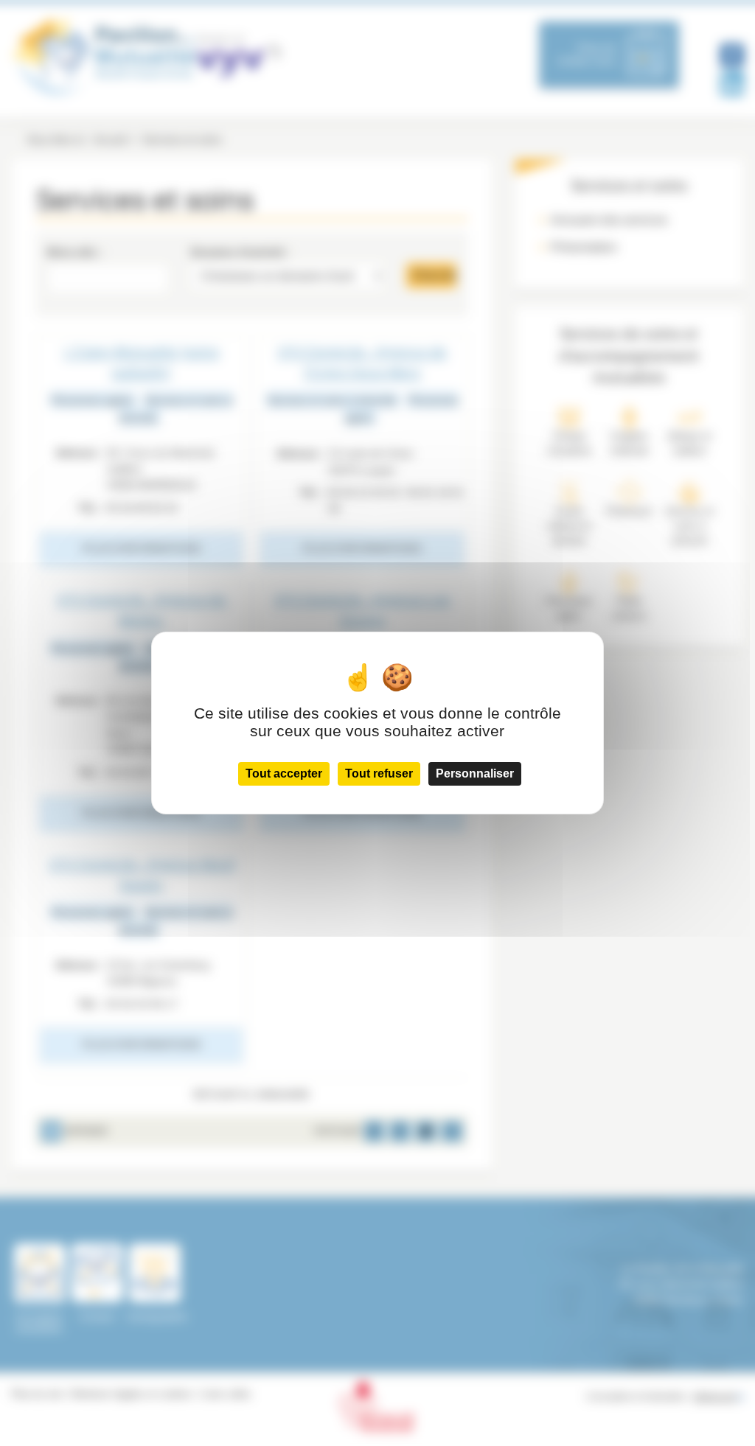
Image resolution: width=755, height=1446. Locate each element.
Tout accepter (284, 773)
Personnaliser (475, 773)
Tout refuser (379, 773)
